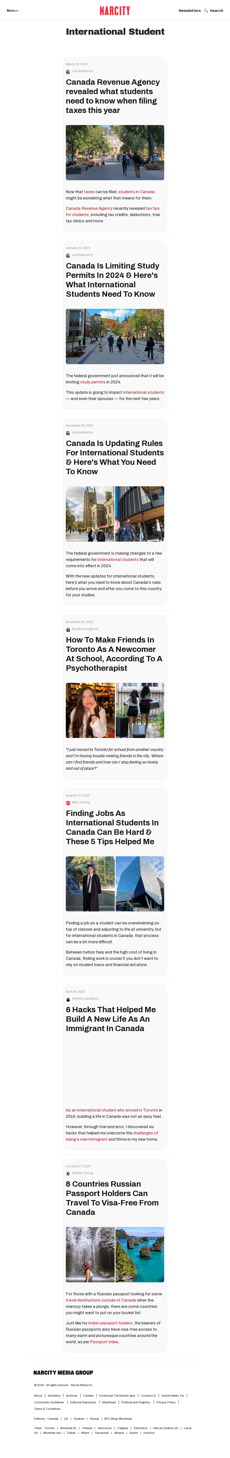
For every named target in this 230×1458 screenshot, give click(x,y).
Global (94, 1418)
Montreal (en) (52, 1432)
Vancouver (105, 1428)
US (66, 1418)
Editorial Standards (83, 1402)
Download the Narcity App (117, 1395)
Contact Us (148, 1395)
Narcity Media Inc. (82, 1385)
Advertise (54, 1395)
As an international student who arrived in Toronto (112, 1110)
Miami (85, 1432)
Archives (71, 1395)
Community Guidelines (49, 1402)
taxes (89, 192)
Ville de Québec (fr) (165, 1428)
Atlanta (119, 1432)
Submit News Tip (172, 1395)
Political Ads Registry (136, 1402)
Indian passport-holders (110, 1323)
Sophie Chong (82, 1173)
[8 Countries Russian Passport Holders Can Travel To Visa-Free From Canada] (115, 1254)
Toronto (49, 1428)
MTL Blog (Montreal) (118, 1418)
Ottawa (87, 1428)
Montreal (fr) (68, 1428)
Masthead (109, 1402)
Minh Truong (81, 802)
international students (143, 392)
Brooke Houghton (85, 629)
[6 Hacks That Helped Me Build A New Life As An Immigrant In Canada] (115, 1070)
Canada (52, 1418)
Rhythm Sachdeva (85, 998)
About (38, 1395)
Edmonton (141, 1428)
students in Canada (136, 192)
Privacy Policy (166, 1402)
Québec (79, 1418)
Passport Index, (104, 1342)
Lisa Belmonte (82, 71)
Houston (149, 1432)
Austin (134, 1432)
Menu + (12, 10)
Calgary (122, 1428)
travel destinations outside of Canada (101, 1300)
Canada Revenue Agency (89, 208)
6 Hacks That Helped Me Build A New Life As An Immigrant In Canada (111, 1019)
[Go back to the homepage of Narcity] (115, 10)
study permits (93, 382)
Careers (88, 1395)
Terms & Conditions (47, 1408)
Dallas (71, 1432)
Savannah (102, 1432)
